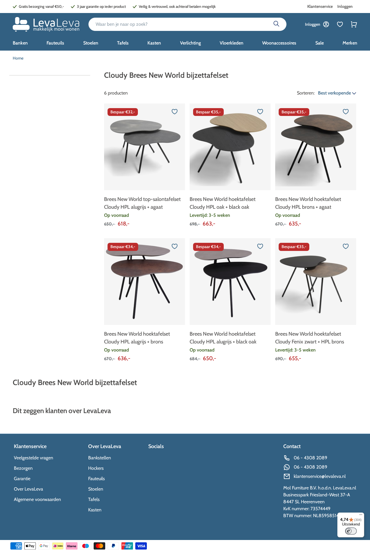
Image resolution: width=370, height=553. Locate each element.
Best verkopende (335, 93)
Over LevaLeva (28, 489)
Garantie (22, 478)
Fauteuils (96, 478)
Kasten (94, 510)
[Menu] (360, 516)
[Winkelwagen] (353, 24)
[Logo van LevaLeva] (46, 24)
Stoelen (95, 489)
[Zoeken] (276, 24)
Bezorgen (23, 468)
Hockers (96, 468)
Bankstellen (99, 457)
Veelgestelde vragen (33, 457)
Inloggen (345, 6)
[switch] (351, 531)
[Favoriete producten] (339, 24)
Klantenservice (320, 6)
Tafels (94, 499)
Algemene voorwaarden (37, 499)
